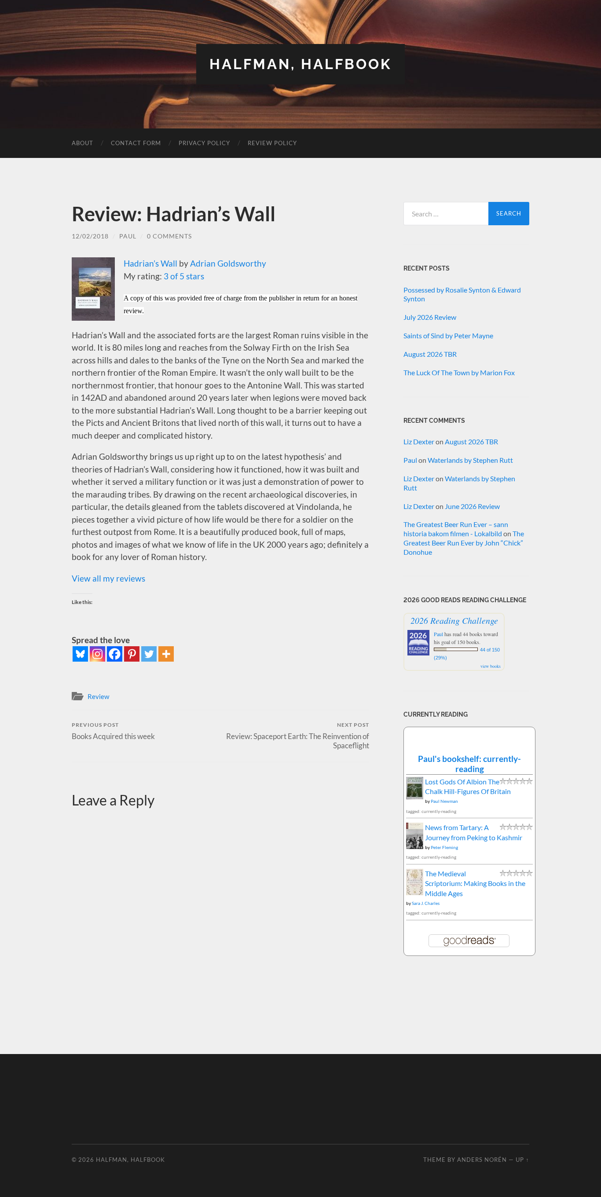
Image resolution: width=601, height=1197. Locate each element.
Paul (127, 236)
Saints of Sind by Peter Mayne (448, 335)
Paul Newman (444, 801)
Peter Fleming (444, 847)
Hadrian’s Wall (150, 263)
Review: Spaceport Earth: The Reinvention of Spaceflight (297, 735)
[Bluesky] (80, 654)
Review (98, 696)
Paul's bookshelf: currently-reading (469, 764)
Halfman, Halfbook (300, 64)
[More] (166, 654)
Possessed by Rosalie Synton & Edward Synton (462, 294)
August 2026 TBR (430, 354)
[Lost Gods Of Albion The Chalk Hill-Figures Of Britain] (414, 796)
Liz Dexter (418, 441)
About (82, 142)
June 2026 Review (472, 506)
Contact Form (136, 142)
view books (490, 666)
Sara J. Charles (426, 903)
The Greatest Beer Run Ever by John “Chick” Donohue (463, 542)
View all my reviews (108, 578)
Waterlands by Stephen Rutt (470, 460)
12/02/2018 (90, 236)
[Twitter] (149, 654)
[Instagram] (97, 654)
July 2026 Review (429, 317)
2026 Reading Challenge (454, 620)
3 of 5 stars (184, 276)
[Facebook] (114, 654)
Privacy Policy (204, 142)
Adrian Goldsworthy (228, 263)
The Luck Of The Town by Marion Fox (459, 372)
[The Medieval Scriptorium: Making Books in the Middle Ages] (414, 893)
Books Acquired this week (113, 730)
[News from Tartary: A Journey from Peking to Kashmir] (414, 846)
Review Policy (272, 142)
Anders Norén (482, 1159)
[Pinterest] (131, 654)
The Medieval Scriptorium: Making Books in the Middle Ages (475, 883)
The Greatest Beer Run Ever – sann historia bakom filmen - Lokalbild (455, 529)
